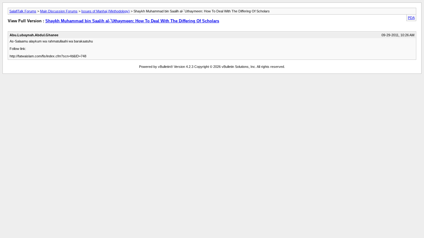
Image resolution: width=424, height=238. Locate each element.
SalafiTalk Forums (22, 11)
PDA (411, 18)
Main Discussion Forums (59, 11)
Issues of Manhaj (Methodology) (105, 11)
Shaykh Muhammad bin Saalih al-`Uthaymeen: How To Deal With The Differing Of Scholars (132, 21)
